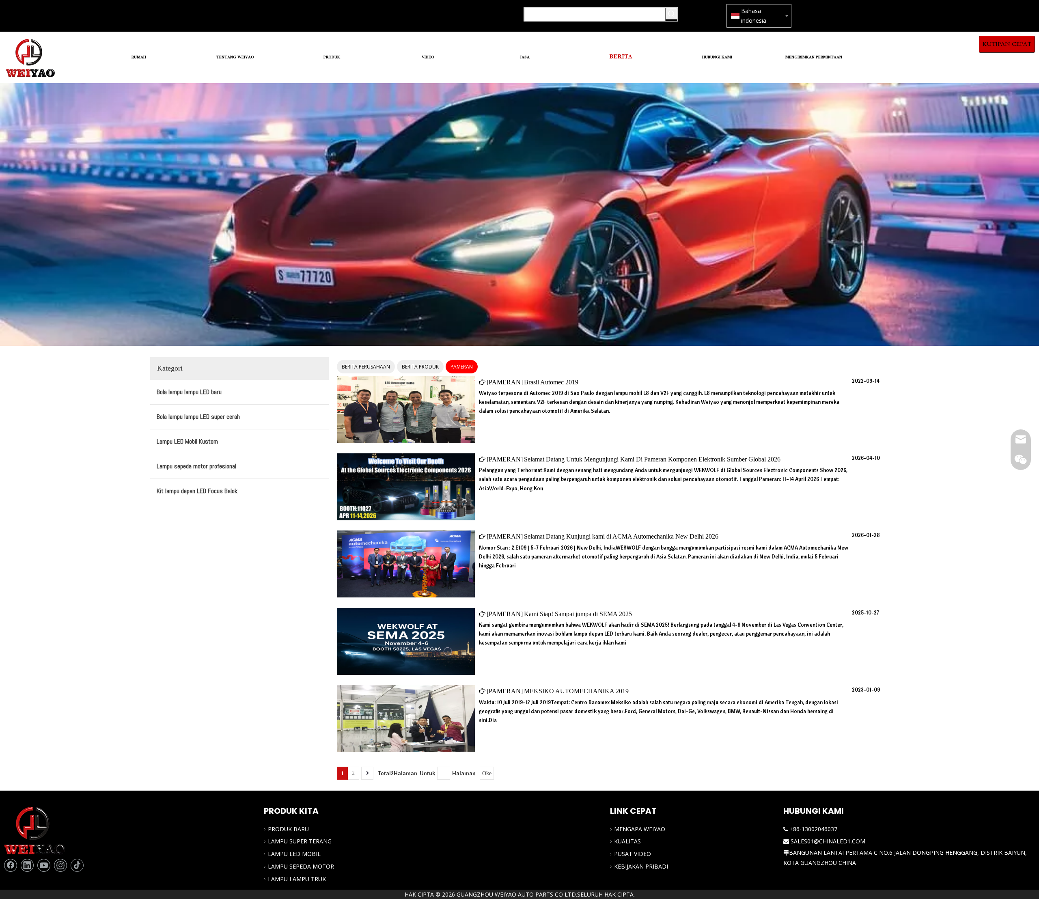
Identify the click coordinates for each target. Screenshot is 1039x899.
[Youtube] (43, 865)
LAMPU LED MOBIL (294, 854)
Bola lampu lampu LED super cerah (198, 416)
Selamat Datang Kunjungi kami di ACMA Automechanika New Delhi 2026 (621, 536)
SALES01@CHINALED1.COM (828, 841)
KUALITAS (627, 841)
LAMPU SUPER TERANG (300, 841)
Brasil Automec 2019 (551, 382)
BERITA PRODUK (420, 366)
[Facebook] (10, 865)
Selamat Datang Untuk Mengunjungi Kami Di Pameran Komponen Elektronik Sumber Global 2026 (652, 459)
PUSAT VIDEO (632, 854)
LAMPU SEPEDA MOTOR (301, 866)
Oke (486, 773)
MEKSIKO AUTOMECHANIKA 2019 (576, 691)
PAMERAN (462, 366)
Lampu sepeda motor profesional (196, 466)
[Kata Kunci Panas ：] (671, 13)
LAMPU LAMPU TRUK (297, 879)
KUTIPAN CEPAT (1007, 44)
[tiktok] (77, 865)
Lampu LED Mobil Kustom (187, 441)
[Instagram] (60, 865)
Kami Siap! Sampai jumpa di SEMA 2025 (578, 613)
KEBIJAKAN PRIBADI (641, 866)
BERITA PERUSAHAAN (366, 366)
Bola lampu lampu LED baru (189, 392)
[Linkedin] (27, 865)
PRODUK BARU (288, 829)
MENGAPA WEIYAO (639, 829)
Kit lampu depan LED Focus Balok (197, 491)
